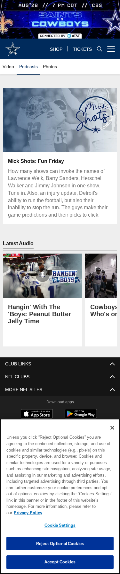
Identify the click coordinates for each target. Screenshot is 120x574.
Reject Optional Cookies (60, 543)
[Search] (99, 49)
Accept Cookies (60, 561)
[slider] (60, 139)
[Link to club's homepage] (12, 46)
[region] (60, 499)
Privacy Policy (77, 512)
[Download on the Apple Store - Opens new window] (37, 414)
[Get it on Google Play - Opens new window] (81, 417)
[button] (39, 120)
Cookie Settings (60, 525)
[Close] (112, 434)
